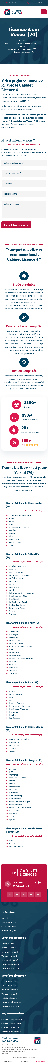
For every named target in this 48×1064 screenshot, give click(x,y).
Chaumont (14, 745)
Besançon (13, 634)
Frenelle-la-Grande (18, 778)
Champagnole (15, 694)
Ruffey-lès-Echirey (18, 605)
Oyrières (13, 530)
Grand (12, 781)
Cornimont (14, 775)
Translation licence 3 (10, 964)
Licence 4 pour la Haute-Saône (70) (22, 49)
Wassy (12, 751)
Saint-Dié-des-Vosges (19, 801)
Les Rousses (14, 718)
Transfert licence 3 (10, 968)
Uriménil (13, 813)
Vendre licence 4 (9, 994)
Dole (11, 697)
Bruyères (13, 772)
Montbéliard (15, 655)
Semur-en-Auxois (17, 608)
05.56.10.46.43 (36, 3)
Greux (12, 783)
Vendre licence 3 (9, 956)
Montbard (14, 599)
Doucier (12, 700)
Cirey (11, 518)
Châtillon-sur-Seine (18, 578)
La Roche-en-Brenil (18, 602)
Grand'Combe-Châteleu (20, 646)
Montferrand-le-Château (21, 658)
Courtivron (14, 581)
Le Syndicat (14, 810)
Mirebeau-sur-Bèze (18, 596)
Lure (11, 524)
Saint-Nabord (15, 804)
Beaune (12, 569)
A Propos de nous (9, 922)
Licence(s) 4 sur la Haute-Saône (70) (24, 504)
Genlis (12, 590)
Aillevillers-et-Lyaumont (20, 515)
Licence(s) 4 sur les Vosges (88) (24, 760)
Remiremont (15, 798)
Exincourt (13, 637)
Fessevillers (14, 640)
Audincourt (14, 631)
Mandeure (14, 652)
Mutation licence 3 (9, 960)
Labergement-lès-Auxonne (21, 593)
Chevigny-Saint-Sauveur (20, 575)
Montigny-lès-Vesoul (19, 527)
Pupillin (12, 715)
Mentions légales (9, 931)
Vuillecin (13, 673)
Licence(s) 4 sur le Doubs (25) (23, 623)
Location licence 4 (9, 990)
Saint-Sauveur (15, 542)
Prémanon (14, 712)
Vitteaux (13, 614)
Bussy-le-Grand (16, 572)
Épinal (12, 819)
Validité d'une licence (11, 1032)
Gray (11, 521)
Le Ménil (13, 789)
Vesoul (12, 545)
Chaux (12, 843)
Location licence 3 (9, 952)
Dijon (11, 584)
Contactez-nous (16, 3)
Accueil (22, 40)
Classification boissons (11, 1019)
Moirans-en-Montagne (19, 706)
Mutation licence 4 (9, 998)
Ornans (12, 664)
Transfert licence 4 (10, 1006)
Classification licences (11, 1023)
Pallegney (13, 792)
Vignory (12, 748)
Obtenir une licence (10, 1028)
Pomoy (12, 533)
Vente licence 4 (8, 986)
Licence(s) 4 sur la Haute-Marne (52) (24, 728)
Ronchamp (14, 539)
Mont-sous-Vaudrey (18, 709)
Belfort (12, 840)
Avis (24, 445)
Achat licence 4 (8, 982)
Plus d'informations (15, 225)
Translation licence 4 (11, 1002)
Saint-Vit (13, 670)
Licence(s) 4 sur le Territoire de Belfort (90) (24, 830)
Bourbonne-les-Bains (19, 739)
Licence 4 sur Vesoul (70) (24, 52)
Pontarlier (13, 667)
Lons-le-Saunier (16, 703)
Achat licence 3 (8, 944)
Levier (12, 649)
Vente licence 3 (8, 948)
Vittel (11, 816)
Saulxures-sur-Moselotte (20, 807)
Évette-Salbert (16, 846)
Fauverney (14, 587)
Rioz (11, 536)
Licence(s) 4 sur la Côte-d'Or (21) (22, 555)
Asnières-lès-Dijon (17, 566)
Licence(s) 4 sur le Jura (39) (22, 682)
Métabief (13, 661)
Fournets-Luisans (17, 643)
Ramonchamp (15, 795)
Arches (12, 769)
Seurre (12, 611)
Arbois (12, 691)
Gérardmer (14, 786)
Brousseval (14, 742)
